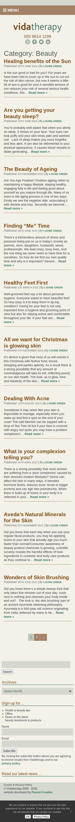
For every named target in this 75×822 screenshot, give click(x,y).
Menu (12, 10)
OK (27, 816)
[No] (70, 811)
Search (7, 671)
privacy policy (11, 763)
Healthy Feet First (26, 283)
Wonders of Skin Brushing (36, 577)
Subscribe (9, 750)
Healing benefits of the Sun (37, 61)
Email (5, 738)
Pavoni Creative (42, 792)
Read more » (38, 92)
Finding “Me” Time (27, 226)
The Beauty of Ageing (30, 169)
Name (5, 726)
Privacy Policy (41, 816)
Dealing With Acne (26, 398)
